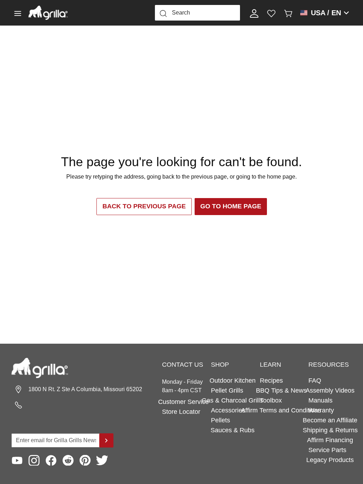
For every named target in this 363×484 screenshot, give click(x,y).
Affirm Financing (330, 440)
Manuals (320, 400)
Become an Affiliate (330, 420)
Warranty (321, 410)
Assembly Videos (330, 390)
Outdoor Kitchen (232, 380)
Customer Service (183, 402)
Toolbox (271, 400)
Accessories (228, 410)
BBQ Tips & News (281, 390)
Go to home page (230, 206)
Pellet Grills (227, 390)
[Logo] (48, 12)
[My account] (254, 12)
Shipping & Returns (330, 430)
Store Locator (181, 412)
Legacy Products (330, 460)
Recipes (271, 380)
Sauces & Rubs (232, 430)
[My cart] (288, 12)
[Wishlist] (271, 12)
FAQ (314, 380)
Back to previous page (144, 206)
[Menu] (19, 12)
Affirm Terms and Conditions (281, 410)
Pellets (220, 420)
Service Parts (327, 450)
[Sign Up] (106, 440)
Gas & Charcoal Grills (232, 400)
